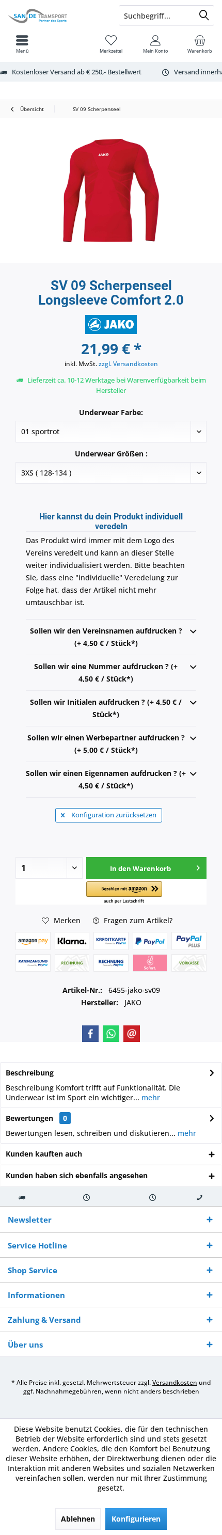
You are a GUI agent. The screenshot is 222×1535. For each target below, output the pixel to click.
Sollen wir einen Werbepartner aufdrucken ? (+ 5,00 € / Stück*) (106, 744)
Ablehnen (78, 1519)
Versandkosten (174, 1382)
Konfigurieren (136, 1519)
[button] (124, 893)
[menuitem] (200, 44)
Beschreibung (30, 1073)
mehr (149, 1097)
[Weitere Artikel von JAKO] (111, 324)
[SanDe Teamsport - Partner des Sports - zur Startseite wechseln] (55, 15)
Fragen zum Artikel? (137, 920)
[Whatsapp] (111, 1033)
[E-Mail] (131, 1033)
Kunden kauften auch (44, 1154)
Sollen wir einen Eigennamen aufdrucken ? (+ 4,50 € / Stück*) (106, 779)
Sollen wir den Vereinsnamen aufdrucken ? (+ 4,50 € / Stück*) (106, 637)
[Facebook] (90, 1033)
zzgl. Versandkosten (128, 363)
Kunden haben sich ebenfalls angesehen (77, 1175)
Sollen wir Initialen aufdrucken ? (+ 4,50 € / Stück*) (106, 708)
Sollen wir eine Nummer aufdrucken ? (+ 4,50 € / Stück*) (106, 672)
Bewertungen (29, 1118)
